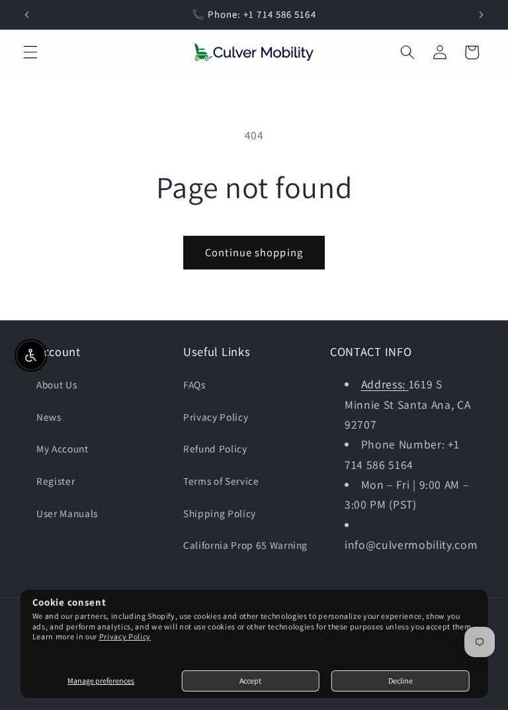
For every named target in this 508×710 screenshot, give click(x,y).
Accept (250, 681)
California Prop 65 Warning (245, 544)
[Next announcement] (480, 14)
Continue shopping (254, 252)
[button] (30, 52)
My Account (62, 448)
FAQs (194, 384)
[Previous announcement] (27, 14)
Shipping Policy (219, 513)
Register (55, 480)
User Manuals (67, 513)
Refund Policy (215, 448)
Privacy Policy (125, 636)
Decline (400, 681)
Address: (385, 384)
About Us (56, 384)
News (49, 416)
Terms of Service (221, 480)
